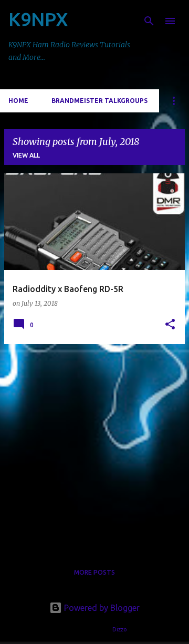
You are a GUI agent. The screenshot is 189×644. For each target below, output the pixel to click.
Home (18, 100)
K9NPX (38, 19)
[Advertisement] (94, 447)
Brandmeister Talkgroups (99, 100)
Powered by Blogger (101, 607)
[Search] (149, 21)
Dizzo (119, 629)
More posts (94, 572)
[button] (170, 325)
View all (26, 155)
